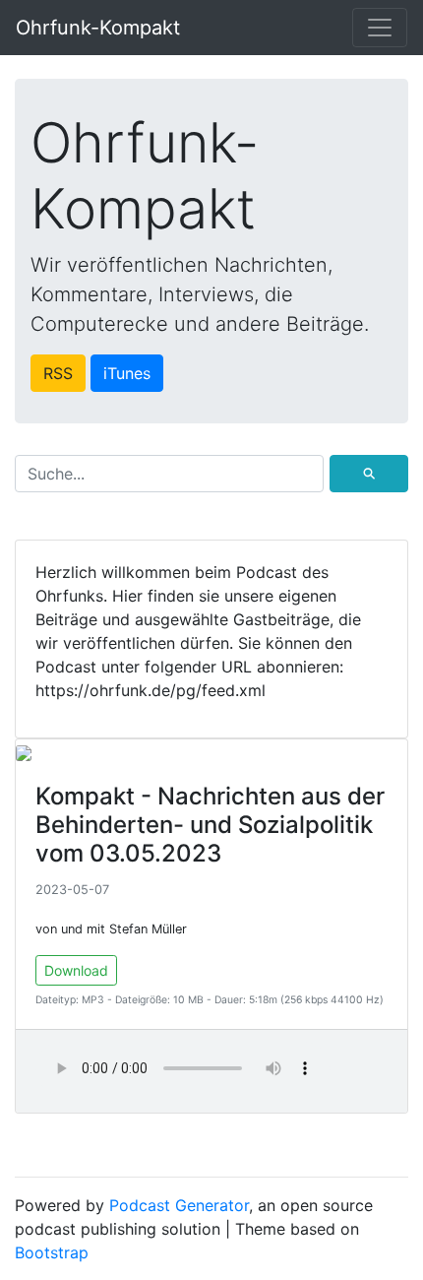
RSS (58, 373)
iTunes (127, 373)
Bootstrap (52, 1252)
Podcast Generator (179, 1205)
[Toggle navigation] (379, 27)
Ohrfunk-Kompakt (98, 27)
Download (76, 970)
